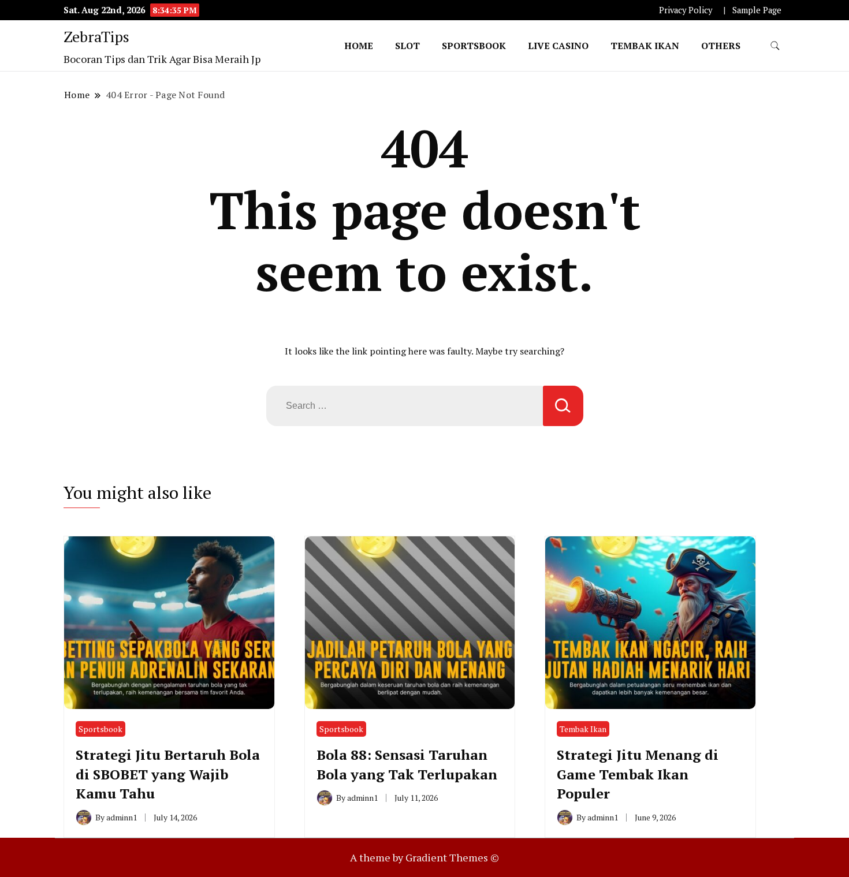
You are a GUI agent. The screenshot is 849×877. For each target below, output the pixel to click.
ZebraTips (96, 36)
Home (358, 45)
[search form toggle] (775, 46)
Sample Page (756, 10)
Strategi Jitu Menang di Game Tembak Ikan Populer (637, 774)
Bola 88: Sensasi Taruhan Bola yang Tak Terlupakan (406, 764)
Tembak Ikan (644, 45)
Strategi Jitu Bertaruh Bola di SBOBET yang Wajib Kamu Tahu (168, 774)
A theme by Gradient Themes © (424, 857)
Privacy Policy (685, 10)
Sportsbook (474, 45)
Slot (407, 45)
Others (720, 45)
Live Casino (558, 45)
